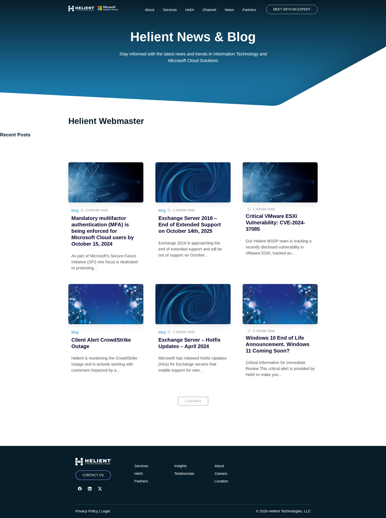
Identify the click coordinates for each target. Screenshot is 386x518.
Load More (193, 401)
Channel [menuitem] (209, 10)
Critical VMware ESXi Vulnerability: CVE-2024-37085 (275, 222)
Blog (75, 210)
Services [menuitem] (170, 10)
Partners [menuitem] (249, 10)
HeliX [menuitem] (189, 10)
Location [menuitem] (221, 481)
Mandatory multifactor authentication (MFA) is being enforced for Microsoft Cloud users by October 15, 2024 (102, 231)
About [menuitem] (149, 10)
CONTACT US (93, 475)
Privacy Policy (86, 511)
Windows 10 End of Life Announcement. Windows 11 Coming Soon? (277, 344)
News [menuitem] (229, 10)
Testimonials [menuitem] (184, 474)
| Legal (104, 511)
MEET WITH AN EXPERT (292, 9)
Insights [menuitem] (180, 466)
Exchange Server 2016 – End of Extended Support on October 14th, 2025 (189, 224)
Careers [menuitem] (221, 474)
